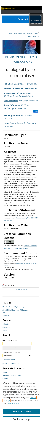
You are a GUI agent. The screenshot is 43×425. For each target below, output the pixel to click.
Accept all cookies (21, 411)
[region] (21, 402)
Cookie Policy (13, 403)
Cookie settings (21, 419)
